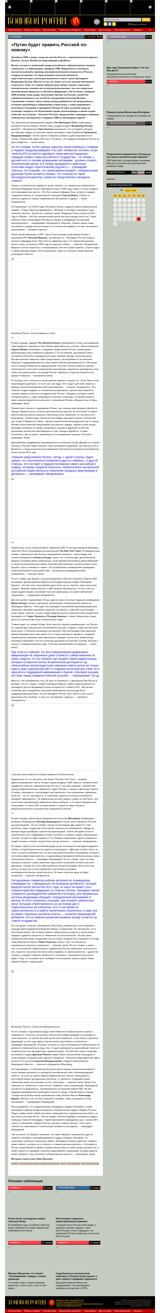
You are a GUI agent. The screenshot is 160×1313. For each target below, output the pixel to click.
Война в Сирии (32, 30)
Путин (63, 1164)
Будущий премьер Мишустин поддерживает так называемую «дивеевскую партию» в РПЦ (73, 1285)
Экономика (90, 30)
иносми (15, 1164)
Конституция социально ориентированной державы (72, 1220)
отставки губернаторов (50, 1164)
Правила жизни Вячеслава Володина (128, 112)
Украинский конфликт (70, 30)
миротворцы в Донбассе (29, 1164)
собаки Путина (74, 1164)
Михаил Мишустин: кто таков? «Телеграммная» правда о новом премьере (27, 1276)
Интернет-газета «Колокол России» (70, 1300)
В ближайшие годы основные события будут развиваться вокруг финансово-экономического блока (28, 1228)
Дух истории (105, 30)
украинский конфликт (89, 1164)
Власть (114, 81)
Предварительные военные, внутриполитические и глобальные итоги (128, 75)
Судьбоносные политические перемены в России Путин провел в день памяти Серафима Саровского (76, 1276)
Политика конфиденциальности (68, 1306)
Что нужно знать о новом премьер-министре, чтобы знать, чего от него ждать (27, 1285)
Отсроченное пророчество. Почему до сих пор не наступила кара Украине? (129, 155)
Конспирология (122, 30)
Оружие (138, 30)
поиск (146, 20)
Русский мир (49, 30)
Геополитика (14, 30)
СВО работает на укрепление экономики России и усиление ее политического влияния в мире (128, 163)
